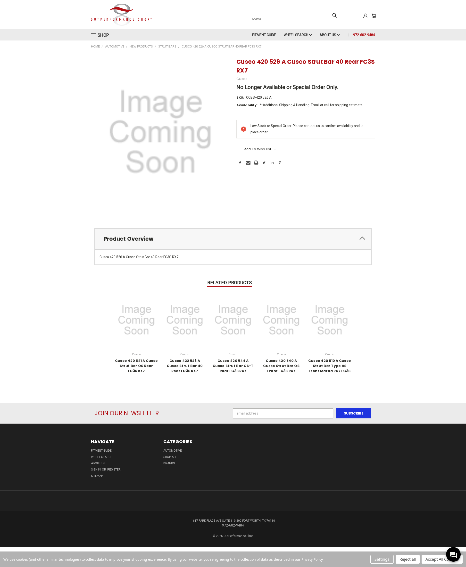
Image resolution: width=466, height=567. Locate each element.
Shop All (169, 457)
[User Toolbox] (365, 15)
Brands (169, 463)
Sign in (96, 469)
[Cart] (373, 15)
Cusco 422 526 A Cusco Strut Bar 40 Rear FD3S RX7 (185, 365)
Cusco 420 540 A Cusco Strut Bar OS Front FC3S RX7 (281, 365)
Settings (382, 559)
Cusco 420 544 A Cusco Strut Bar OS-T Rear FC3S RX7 (233, 365)
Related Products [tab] (229, 282)
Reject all (407, 559)
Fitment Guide (264, 35)
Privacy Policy (312, 559)
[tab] (233, 238)
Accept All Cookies (442, 559)
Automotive (172, 450)
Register (114, 469)
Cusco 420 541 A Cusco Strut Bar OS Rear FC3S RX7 (136, 365)
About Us (328, 35)
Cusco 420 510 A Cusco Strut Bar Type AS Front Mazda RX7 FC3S (329, 365)
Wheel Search (296, 35)
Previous (453, 552)
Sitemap (97, 476)
